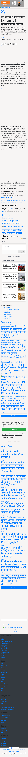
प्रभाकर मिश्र (3, 38)
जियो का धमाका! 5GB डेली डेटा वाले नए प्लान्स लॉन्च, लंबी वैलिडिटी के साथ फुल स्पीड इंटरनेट (12, 467)
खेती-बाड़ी (3, 678)
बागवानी (3, 671)
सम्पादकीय (3, 689)
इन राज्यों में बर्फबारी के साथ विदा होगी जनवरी (12, 231)
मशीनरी (2, 676)
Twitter (3, 740)
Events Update (4, 717)
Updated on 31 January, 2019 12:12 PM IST (11, 39)
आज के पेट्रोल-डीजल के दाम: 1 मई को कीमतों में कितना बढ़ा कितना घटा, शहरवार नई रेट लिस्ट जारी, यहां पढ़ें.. (14, 538)
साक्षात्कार (3, 669)
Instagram (3, 744)
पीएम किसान (7, 318)
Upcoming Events (5, 716)
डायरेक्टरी (3, 692)
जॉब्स (15, 631)
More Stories (14, 416)
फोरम (2, 719)
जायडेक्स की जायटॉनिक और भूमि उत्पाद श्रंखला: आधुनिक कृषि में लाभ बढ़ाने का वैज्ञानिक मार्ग (13, 333)
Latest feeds (7, 446)
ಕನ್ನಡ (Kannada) (5, 649)
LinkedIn (3, 742)
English (3, 638)
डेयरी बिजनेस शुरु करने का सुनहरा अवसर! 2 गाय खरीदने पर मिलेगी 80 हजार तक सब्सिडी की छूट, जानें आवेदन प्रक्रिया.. (13, 523)
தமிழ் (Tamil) (4, 645)
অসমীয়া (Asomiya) (5, 652)
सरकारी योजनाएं (4, 685)
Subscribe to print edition (7, 708)
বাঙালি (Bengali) (4, 647)
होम (8, 625)
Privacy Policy (6, 750)
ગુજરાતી (3, 658)
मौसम (3, 13)
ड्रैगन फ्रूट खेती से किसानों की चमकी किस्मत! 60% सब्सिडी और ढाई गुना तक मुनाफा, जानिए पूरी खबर (13, 480)
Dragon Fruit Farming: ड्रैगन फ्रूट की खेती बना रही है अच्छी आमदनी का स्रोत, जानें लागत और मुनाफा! (13, 349)
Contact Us (4, 730)
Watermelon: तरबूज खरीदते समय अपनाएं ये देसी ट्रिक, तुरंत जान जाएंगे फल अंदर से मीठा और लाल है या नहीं (13, 406)
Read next (7, 215)
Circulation (4, 702)
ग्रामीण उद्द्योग (4, 683)
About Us (3, 729)
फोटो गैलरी (3, 721)
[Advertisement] (14, 166)
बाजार (2, 681)
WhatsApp (3, 745)
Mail (3, 212)
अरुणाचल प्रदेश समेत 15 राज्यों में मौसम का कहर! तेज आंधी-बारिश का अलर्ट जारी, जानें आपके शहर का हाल (13, 494)
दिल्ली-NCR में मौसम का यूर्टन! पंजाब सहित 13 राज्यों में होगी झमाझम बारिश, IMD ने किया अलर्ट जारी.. (14, 566)
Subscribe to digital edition (8, 709)
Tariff (2, 703)
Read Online (4, 698)
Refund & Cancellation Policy (17, 750)
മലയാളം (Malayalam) (6, 642)
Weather (3, 488)
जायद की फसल (7, 315)
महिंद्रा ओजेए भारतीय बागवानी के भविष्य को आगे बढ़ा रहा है (12, 454)
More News (14, 588)
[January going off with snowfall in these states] (14, 227)
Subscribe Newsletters (14, 441)
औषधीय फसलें (4, 673)
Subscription (4, 700)
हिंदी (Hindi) (4, 640)
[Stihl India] (12, 3)
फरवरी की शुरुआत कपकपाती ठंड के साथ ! (12, 221)
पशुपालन (3, 674)
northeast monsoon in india (15, 202)
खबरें (2, 664)
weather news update (6, 200)
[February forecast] (7, 218)
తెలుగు (2, 656)
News (2, 449)
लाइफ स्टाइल (4, 687)
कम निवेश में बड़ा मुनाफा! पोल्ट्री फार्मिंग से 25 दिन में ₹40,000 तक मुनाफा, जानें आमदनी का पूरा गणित (13, 508)
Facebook (3, 738)
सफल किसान (7, 307)
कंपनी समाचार (4, 665)
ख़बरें (21, 627)
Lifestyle (3, 573)
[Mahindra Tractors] (5, 8)
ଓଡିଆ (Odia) (4, 651)
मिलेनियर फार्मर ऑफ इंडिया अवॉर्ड (11, 309)
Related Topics (8, 197)
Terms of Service (15, 750)
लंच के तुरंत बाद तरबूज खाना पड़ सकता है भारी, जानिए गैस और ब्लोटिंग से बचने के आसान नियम (13, 579)
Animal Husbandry (5, 501)
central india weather (17, 200)
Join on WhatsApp (14, 429)
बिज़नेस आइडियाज (8, 316)
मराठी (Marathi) (5, 643)
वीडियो (2, 723)
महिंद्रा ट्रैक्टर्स (7, 311)
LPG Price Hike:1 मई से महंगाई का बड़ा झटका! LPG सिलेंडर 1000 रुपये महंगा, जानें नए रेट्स (13, 552)
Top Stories (6, 322)
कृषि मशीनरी (7, 313)
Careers (3, 732)
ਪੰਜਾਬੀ (2, 654)
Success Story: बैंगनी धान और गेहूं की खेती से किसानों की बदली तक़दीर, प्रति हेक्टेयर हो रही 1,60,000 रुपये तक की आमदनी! (14, 367)
